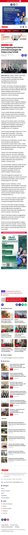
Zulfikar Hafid (4, 54)
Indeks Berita (4, 525)
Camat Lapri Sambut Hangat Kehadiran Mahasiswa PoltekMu (17, 444)
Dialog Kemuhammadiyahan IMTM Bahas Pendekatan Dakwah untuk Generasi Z (17, 459)
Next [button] (24, 286)
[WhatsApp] (25, 304)
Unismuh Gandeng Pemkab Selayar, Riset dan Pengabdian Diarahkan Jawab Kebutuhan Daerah (7, 350)
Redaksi (17, 527)
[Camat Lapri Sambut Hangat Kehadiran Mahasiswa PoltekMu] (4, 446)
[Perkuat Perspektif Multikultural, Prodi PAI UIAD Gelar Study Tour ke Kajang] (4, 431)
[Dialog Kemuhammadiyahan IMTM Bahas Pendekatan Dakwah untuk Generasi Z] (4, 460)
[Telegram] (22, 304)
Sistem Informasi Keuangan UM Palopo (12, 293)
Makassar (5, 511)
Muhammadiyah (5, 491)
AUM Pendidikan (5, 45)
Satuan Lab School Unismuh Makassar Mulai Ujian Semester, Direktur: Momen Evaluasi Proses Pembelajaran (17, 452)
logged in (10, 358)
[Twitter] (19, 304)
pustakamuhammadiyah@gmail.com (13, 482)
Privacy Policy (14, 525)
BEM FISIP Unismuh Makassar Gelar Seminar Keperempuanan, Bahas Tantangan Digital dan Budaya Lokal (17, 423)
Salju (19, 291)
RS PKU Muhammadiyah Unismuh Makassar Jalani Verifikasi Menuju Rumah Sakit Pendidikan (20, 321)
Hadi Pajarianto (11, 291)
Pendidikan (4, 495)
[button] (21, 27)
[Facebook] (17, 304)
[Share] (25, 55)
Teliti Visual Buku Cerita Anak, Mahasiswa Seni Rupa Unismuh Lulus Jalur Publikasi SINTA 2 (20, 335)
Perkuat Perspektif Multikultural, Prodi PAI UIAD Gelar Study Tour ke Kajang (17, 430)
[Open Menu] (23, 27)
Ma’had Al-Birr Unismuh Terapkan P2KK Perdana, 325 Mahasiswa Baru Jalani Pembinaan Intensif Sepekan (6, 335)
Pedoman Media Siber (7, 527)
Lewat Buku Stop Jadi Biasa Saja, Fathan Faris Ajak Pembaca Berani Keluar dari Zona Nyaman (7, 321)
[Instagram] (8, 519)
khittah (4, 506)
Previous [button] (22, 286)
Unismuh (5, 513)
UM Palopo (5, 295)
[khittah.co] (9, 27)
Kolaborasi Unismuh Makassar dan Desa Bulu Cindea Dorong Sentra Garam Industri (16, 437)
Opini (2, 493)
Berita (11, 45)
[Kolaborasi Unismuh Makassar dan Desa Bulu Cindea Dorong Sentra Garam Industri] (4, 438)
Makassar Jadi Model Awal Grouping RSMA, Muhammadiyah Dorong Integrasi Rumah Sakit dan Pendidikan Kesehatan (21, 350)
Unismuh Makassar (7, 504)
